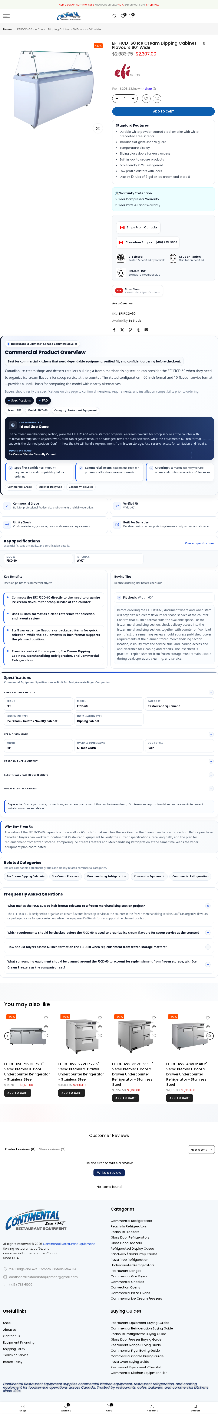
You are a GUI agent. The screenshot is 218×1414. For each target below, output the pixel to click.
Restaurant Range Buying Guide (136, 1345)
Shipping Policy (14, 1349)
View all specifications (199, 543)
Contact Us (11, 1336)
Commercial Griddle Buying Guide (137, 1356)
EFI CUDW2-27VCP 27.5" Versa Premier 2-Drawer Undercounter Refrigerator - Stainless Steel (81, 1071)
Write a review (109, 1172)
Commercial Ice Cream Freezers (136, 1298)
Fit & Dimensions (16, 734)
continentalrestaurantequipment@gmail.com (43, 1277)
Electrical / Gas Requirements (26, 774)
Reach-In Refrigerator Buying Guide (138, 1334)
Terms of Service (16, 1355)
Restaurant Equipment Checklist (136, 1367)
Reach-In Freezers (125, 1232)
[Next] (210, 1036)
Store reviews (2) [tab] (52, 1149)
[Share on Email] (146, 330)
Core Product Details (20, 692)
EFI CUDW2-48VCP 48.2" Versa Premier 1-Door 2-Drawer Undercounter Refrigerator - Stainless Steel (186, 1074)
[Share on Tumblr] (138, 330)
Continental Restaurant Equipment (69, 1244)
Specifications (21, 400)
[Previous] (7, 1036)
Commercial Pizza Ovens (130, 1293)
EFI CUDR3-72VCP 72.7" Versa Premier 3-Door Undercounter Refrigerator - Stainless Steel (27, 1071)
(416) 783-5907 (166, 242)
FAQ (45, 400)
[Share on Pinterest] (130, 330)
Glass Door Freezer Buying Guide (136, 1339)
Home (7, 29)
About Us (9, 1330)
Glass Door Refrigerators (130, 1237)
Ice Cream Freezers (65, 876)
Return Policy (12, 1362)
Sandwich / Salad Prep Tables (134, 1254)
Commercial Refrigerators (131, 1220)
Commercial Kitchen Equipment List (139, 1372)
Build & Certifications (20, 788)
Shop (7, 1323)
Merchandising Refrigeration (106, 876)
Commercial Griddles (127, 1282)
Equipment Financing (18, 1343)
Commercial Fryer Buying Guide (135, 1350)
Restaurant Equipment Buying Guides (140, 1323)
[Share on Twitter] (122, 330)
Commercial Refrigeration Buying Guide (142, 1328)
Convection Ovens (125, 1287)
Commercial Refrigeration (190, 876)
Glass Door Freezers (126, 1243)
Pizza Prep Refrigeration (129, 1259)
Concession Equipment (149, 876)
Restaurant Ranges (126, 1270)
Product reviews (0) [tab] (20, 1149)
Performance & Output (21, 761)
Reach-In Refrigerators (129, 1226)
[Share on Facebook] (114, 330)
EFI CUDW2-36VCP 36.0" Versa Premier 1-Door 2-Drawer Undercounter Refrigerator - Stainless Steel (132, 1074)
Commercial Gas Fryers (129, 1276)
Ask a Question (122, 303)
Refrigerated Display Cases (132, 1248)
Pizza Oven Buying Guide (130, 1361)
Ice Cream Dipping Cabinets (25, 876)
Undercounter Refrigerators (132, 1265)
